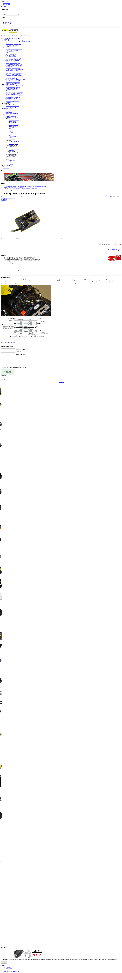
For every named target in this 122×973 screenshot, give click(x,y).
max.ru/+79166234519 (15, 38)
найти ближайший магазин (115, 249)
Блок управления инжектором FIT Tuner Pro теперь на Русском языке (20, 188)
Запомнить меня (6, 20)
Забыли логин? (8, 23)
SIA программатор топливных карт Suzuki (11, 196)
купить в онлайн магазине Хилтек (113, 250)
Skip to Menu (6, 1)
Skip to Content (6, 3)
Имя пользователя (6, 12)
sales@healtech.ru (5, 39)
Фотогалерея (4, 200)
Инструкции (4, 199)
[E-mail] (119, 196)
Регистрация (8, 24)
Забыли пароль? (8, 22)
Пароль (3, 14)
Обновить (3, 375)
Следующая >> (12, 342)
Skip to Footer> (6, 4)
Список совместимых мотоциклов (9, 201)
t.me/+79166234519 (5, 38)
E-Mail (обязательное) (21, 351)
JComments (61, 382)
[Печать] (115, 196)
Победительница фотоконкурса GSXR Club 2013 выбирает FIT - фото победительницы (25, 186)
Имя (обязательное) (20, 349)
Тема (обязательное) (20, 354)
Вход (2, 8)
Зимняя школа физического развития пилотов (15, 190)
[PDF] (110, 196)
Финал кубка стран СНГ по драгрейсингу (14, 187)
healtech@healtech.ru (5, 40)
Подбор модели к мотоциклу (8, 198)
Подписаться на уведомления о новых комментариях (16, 367)
